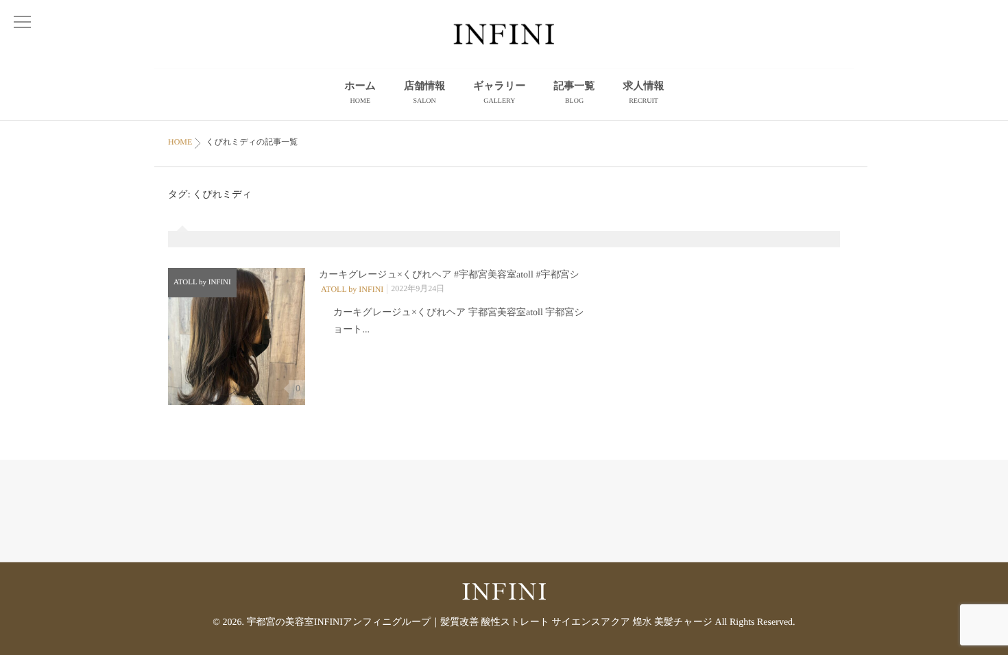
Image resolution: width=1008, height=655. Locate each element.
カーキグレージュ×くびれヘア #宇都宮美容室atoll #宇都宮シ (449, 275)
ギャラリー (499, 93)
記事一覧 (574, 93)
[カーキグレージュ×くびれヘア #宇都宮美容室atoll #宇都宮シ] (236, 336)
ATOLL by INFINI (202, 282)
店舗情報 (424, 93)
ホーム (360, 93)
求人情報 (643, 93)
